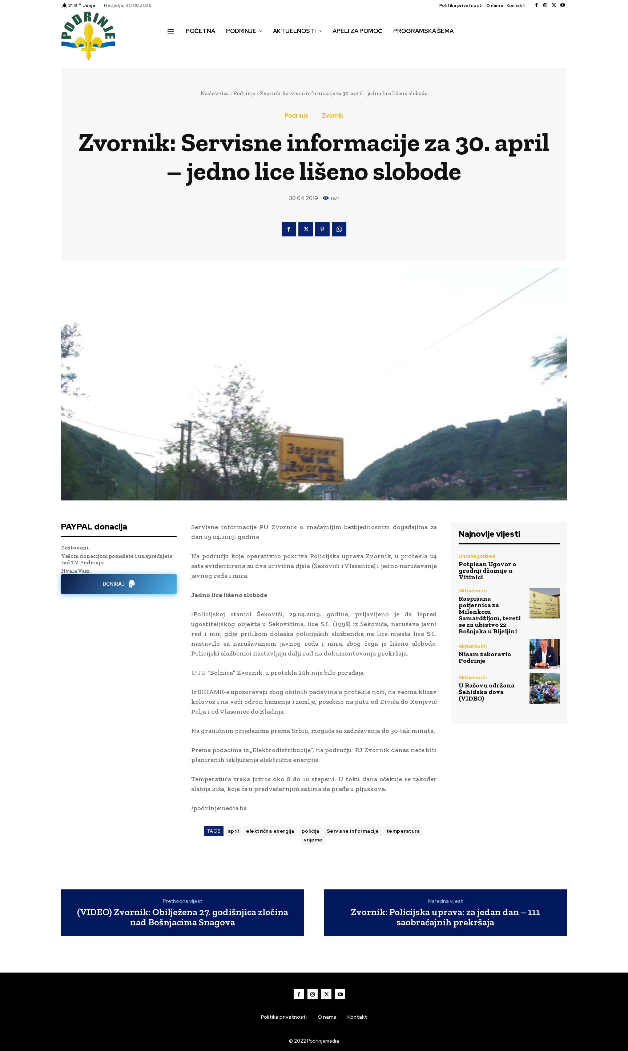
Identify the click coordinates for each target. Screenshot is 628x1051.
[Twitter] (554, 5)
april (233, 831)
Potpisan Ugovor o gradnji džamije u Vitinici (487, 570)
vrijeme (313, 840)
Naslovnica (215, 93)
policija (310, 831)
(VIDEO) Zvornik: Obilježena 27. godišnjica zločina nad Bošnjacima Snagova (182, 917)
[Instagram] (545, 5)
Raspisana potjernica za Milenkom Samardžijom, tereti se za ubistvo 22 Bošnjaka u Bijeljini (490, 615)
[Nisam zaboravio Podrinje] (545, 654)
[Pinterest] (322, 229)
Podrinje (244, 93)
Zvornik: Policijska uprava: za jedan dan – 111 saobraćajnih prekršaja (445, 917)
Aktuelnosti (473, 590)
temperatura (403, 831)
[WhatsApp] (339, 229)
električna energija (270, 831)
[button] (175, 46)
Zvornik (332, 116)
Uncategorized (477, 556)
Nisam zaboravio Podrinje (485, 657)
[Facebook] (536, 5)
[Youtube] (562, 5)
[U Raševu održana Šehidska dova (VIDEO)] (545, 688)
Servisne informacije (353, 831)
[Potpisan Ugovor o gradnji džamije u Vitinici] (545, 567)
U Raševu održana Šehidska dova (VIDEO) (487, 691)
